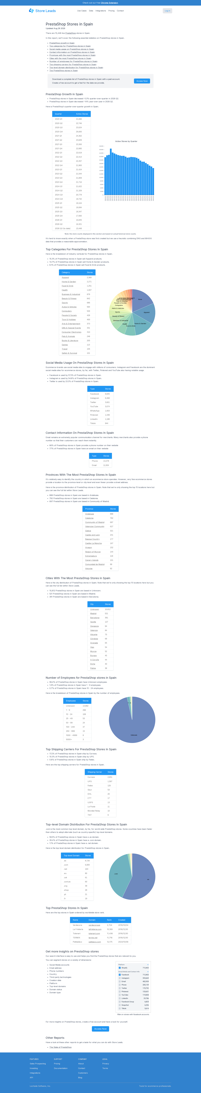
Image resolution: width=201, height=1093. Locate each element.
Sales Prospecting (38, 1063)
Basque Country (92, 539)
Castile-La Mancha (93, 543)
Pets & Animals (68, 336)
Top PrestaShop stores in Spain (63, 70)
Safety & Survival (69, 353)
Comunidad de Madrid (94, 564)
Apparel (65, 277)
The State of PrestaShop (60, 1047)
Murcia (93, 651)
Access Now (142, 81)
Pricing (111, 11)
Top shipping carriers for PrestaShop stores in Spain (72, 64)
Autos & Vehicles (69, 307)
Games (65, 345)
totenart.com (94, 933)
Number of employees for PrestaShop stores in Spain (73, 61)
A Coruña (94, 660)
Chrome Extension (109, 3)
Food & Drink (67, 286)
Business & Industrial (71, 294)
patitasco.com (95, 942)
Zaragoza (94, 626)
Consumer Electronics (71, 332)
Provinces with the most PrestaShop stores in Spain (72, 55)
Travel (64, 349)
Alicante (93, 634)
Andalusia (89, 514)
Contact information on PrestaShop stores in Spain (72, 52)
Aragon (88, 547)
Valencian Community (94, 526)
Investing (34, 1068)
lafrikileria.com (95, 929)
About (81, 1063)
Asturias (88, 568)
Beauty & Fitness (69, 298)
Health (65, 290)
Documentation (60, 1068)
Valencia (94, 630)
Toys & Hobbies (69, 319)
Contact (120, 11)
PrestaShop (70, 33)
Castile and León (92, 535)
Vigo (92, 647)
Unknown (94, 609)
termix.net (93, 937)
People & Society (69, 315)
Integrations (100, 11)
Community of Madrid (94, 522)
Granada (94, 643)
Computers (67, 311)
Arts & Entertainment (71, 324)
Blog (80, 1077)
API (31, 1077)
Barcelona (94, 618)
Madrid (93, 613)
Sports (65, 303)
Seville (93, 622)
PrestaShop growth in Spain (61, 43)
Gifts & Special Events (71, 328)
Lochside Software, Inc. (40, 1086)
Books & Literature (70, 340)
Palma (93, 668)
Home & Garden (69, 281)
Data (91, 11)
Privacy (105, 1063)
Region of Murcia (92, 552)
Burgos (93, 655)
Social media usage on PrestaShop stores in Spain (71, 49)
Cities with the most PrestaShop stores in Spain (70, 58)
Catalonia (89, 518)
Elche (92, 664)
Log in (167, 11)
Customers (83, 1073)
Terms (105, 1068)
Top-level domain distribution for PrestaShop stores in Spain (76, 67)
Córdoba (94, 639)
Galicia (88, 531)
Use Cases (82, 11)
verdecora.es (94, 925)
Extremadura (91, 556)
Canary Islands (91, 560)
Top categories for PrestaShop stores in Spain (70, 46)
